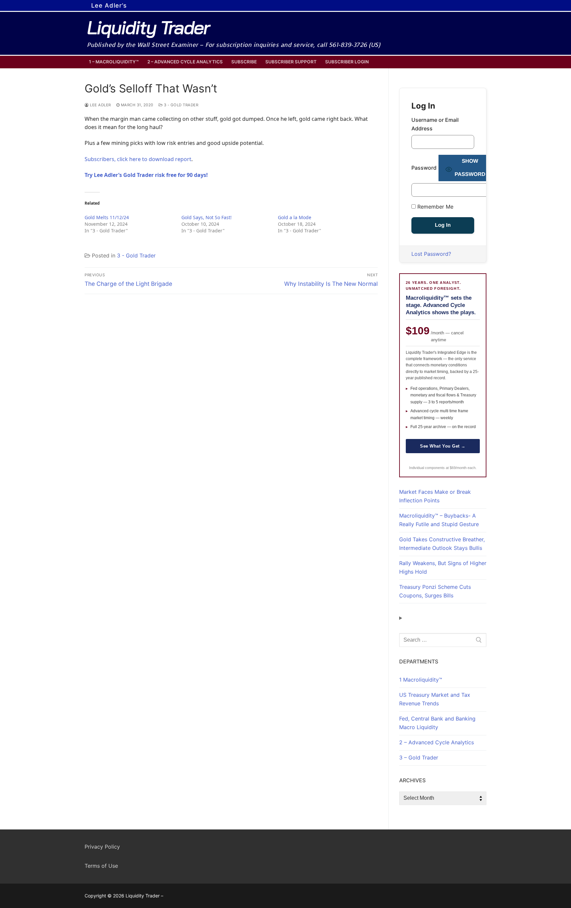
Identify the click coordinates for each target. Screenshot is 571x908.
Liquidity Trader (148, 27)
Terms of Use (101, 865)
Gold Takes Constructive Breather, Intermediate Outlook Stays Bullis (442, 543)
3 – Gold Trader (418, 757)
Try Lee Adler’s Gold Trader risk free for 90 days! (146, 175)
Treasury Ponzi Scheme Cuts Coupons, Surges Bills (435, 591)
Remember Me (434, 206)
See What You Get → (442, 446)
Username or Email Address (435, 124)
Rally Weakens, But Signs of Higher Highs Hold (442, 567)
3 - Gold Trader (180, 105)
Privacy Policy (102, 846)
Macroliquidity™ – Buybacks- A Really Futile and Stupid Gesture (439, 519)
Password (424, 167)
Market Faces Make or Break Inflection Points (435, 496)
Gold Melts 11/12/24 (107, 217)
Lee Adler (100, 105)
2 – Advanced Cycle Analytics (436, 742)
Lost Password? (431, 254)
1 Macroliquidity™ (420, 679)
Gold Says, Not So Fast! (206, 217)
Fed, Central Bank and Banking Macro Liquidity (437, 722)
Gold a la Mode (294, 217)
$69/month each (463, 468)
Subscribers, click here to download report (138, 159)
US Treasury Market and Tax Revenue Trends (434, 699)
